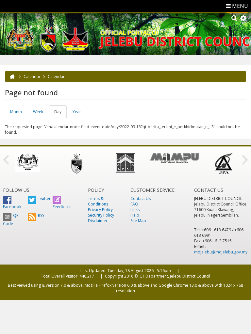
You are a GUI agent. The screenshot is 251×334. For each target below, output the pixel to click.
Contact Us (140, 198)
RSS (41, 215)
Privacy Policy (100, 209)
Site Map (138, 220)
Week (38, 111)
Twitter (44, 198)
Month (16, 111)
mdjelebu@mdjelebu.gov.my (220, 252)
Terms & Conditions (98, 201)
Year (77, 111)
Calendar (32, 76)
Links (135, 209)
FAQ (134, 204)
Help (134, 215)
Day (60, 113)
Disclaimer (98, 220)
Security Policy (101, 215)
